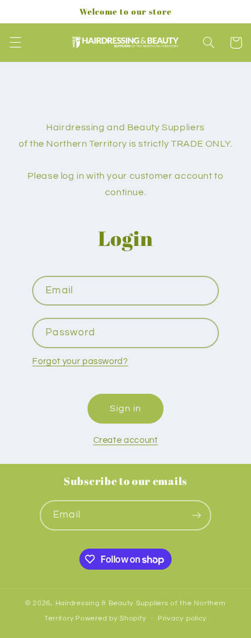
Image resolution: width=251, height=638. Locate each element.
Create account (125, 440)
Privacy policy (182, 618)
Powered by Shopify (110, 618)
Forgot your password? (80, 361)
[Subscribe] (196, 515)
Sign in (125, 408)
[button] (15, 42)
